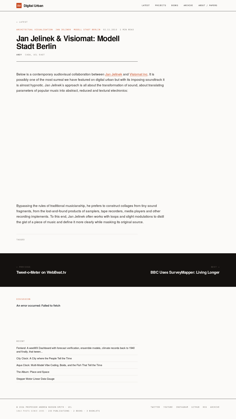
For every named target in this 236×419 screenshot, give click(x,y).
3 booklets (93, 411)
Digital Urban (30, 5)
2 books (78, 411)
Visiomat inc (139, 74)
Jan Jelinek (113, 74)
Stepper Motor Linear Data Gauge (35, 378)
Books (174, 5)
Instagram (182, 407)
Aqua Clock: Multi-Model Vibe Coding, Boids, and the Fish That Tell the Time (59, 365)
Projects (160, 5)
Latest (146, 5)
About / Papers (208, 5)
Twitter (155, 407)
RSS (205, 407)
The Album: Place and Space (32, 372)
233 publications (58, 411)
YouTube (168, 407)
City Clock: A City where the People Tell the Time (44, 358)
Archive (188, 5)
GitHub (195, 407)
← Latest (22, 22)
